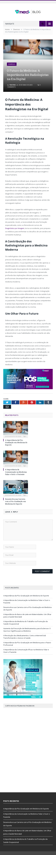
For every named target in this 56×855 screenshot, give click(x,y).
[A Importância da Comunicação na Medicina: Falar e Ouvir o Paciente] (15, 459)
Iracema (13, 85)
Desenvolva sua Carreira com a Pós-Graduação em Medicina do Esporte (15, 501)
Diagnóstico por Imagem (14, 228)
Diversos (11, 64)
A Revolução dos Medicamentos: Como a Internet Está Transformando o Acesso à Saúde (24, 636)
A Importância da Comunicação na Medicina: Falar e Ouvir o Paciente (16, 471)
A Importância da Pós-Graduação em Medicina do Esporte (16, 442)
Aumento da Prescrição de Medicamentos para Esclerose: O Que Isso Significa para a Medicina (27, 629)
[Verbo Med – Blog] (28, 11)
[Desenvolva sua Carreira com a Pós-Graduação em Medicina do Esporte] (15, 488)
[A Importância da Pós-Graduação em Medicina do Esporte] (15, 429)
